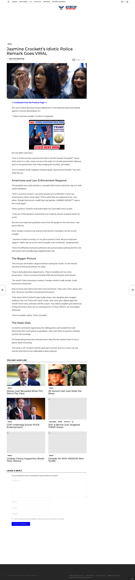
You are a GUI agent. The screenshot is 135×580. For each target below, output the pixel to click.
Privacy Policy (101, 575)
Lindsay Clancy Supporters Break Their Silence (25, 459)
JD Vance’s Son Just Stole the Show (65, 392)
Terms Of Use (90, 575)
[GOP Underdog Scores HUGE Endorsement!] (26, 408)
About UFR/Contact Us (76, 575)
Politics (37, 2)
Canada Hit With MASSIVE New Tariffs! (66, 459)
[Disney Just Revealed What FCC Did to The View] (26, 375)
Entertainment (58, 2)
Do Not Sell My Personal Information (80, 577)
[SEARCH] (125, 1)
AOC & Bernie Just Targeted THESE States (64, 425)
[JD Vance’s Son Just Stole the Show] (67, 375)
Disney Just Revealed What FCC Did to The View (25, 392)
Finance (46, 2)
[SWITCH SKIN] (122, 1)
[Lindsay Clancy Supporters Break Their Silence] (26, 442)
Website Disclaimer (114, 575)
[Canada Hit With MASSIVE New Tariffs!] (67, 442)
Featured (23, 2)
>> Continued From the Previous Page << (29, 102)
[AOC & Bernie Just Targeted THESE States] (67, 408)
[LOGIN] (127, 1)
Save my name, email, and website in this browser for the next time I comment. (39, 519)
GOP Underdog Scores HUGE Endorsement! (23, 425)
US (31, 2)
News (14, 2)
